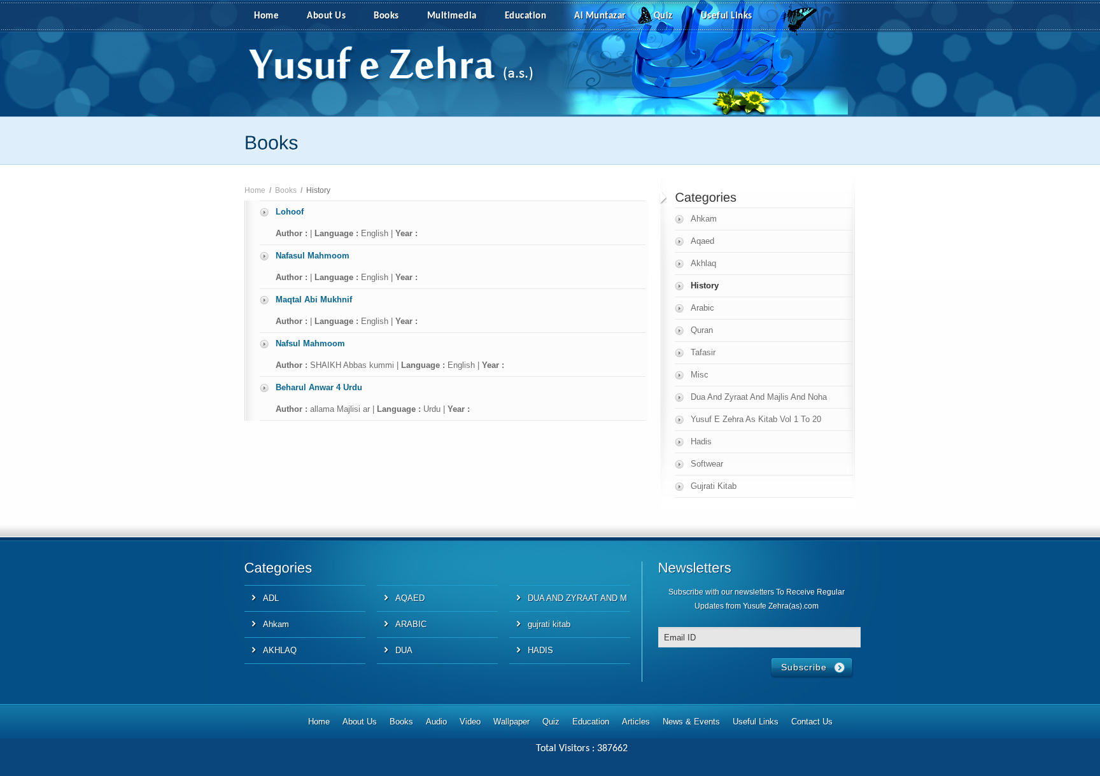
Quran (702, 330)
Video (470, 721)
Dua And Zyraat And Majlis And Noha (759, 397)
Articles (636, 721)
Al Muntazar (600, 16)
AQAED (410, 598)
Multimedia (452, 16)
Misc (700, 374)
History (705, 285)
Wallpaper (511, 721)
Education (526, 16)
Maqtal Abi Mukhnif (314, 299)
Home (266, 16)
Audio (436, 721)
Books (386, 16)
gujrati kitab (549, 624)
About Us (326, 16)
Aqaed (702, 241)
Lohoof (290, 211)
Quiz (663, 16)
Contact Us (812, 721)
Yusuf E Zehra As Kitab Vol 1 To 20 (756, 419)
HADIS (540, 650)
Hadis (701, 441)
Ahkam (704, 218)
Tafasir (703, 352)
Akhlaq (703, 263)
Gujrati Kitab (714, 486)
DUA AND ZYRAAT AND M (577, 598)
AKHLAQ (280, 650)
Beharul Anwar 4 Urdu (319, 387)
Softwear (707, 464)
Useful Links (726, 16)
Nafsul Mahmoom (310, 343)
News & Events (691, 721)
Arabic (702, 308)
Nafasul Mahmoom (312, 255)
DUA (403, 650)
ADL (271, 598)
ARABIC (411, 624)
